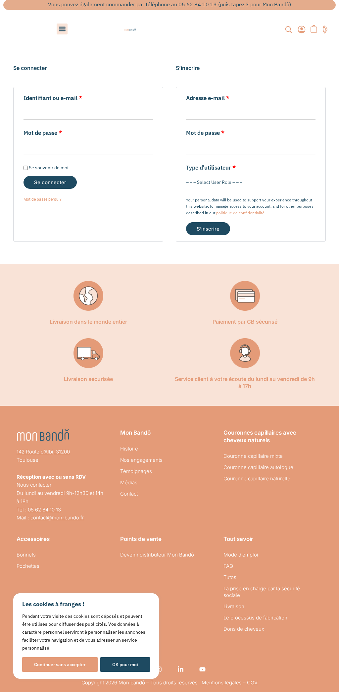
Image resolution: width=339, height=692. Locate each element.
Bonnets (26, 555)
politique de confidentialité (240, 212)
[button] (62, 29)
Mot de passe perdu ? (43, 199)
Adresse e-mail (222, 97)
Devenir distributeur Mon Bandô (157, 555)
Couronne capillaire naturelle (256, 478)
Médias (128, 482)
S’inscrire (208, 229)
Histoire (129, 449)
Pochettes (28, 566)
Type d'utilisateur (211, 167)
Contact (129, 494)
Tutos (229, 577)
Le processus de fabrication (255, 617)
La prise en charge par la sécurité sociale (261, 591)
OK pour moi (125, 664)
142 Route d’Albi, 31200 (43, 452)
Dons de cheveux (243, 629)
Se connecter (50, 182)
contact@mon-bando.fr (57, 517)
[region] (86, 636)
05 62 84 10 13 (44, 509)
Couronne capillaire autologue (258, 467)
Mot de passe (57, 132)
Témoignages (136, 471)
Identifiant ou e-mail (67, 97)
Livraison (233, 606)
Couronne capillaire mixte (253, 456)
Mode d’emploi (240, 555)
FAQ (228, 566)
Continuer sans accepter (59, 664)
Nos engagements (141, 460)
